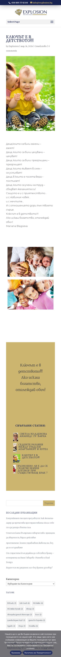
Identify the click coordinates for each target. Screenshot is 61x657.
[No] (57, 643)
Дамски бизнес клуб (16, 620)
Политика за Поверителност (37, 653)
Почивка (33, 626)
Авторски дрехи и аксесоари (19, 614)
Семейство (41, 46)
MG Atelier (38, 603)
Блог (38, 614)
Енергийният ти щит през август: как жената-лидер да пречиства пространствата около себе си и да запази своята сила (30, 523)
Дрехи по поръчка (36, 620)
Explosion (14, 46)
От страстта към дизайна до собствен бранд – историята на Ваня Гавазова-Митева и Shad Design (30, 558)
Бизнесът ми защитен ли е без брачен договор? (29, 568)
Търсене (49, 503)
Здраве (11, 626)
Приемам (15, 653)
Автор (30, 609)
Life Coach (24, 603)
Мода (21, 626)
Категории (12, 579)
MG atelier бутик (15, 609)
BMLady (11, 603)
